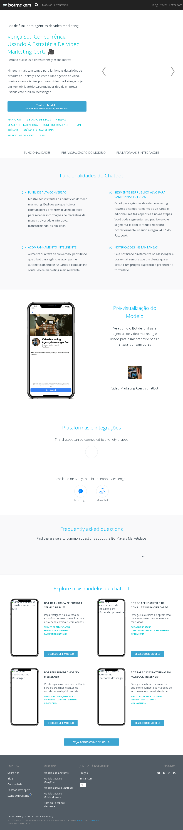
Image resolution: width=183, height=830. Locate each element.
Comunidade (15, 784)
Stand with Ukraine (18, 795)
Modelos (47, 5)
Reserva (135, 699)
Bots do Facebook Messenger (54, 804)
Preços (163, 5)
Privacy (19, 816)
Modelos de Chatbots (56, 772)
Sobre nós (13, 772)
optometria (137, 634)
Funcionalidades (37, 153)
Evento (145, 699)
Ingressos (49, 699)
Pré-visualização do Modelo (83, 153)
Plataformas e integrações (137, 153)
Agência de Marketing (38, 130)
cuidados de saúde (141, 627)
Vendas (61, 119)
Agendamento (161, 630)
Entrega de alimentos (56, 630)
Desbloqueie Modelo (61, 653)
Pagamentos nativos (55, 634)
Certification (61, 5)
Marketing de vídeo (21, 135)
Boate (153, 699)
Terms (11, 816)
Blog (155, 5)
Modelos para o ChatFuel (58, 787)
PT (82, 784)
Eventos (72, 699)
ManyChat (14, 119)
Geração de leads (39, 119)
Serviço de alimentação (57, 627)
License (29, 816)
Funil (79, 125)
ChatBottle (94, 820)
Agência (13, 130)
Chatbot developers (19, 790)
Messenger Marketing (23, 125)
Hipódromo (50, 703)
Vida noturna (138, 703)
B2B (42, 135)
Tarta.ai (80, 820)
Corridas (61, 699)
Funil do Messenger (56, 125)
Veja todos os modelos (89, 742)
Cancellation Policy (44, 816)
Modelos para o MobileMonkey (53, 795)
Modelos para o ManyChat (53, 780)
